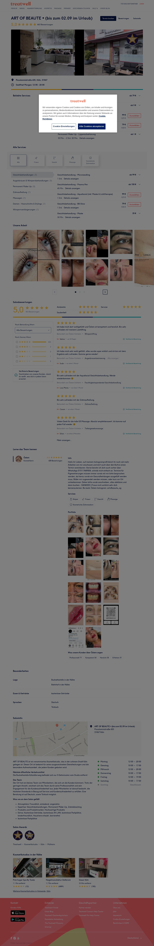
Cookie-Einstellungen (64, 126)
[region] (78, 113)
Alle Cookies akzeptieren (91, 126)
